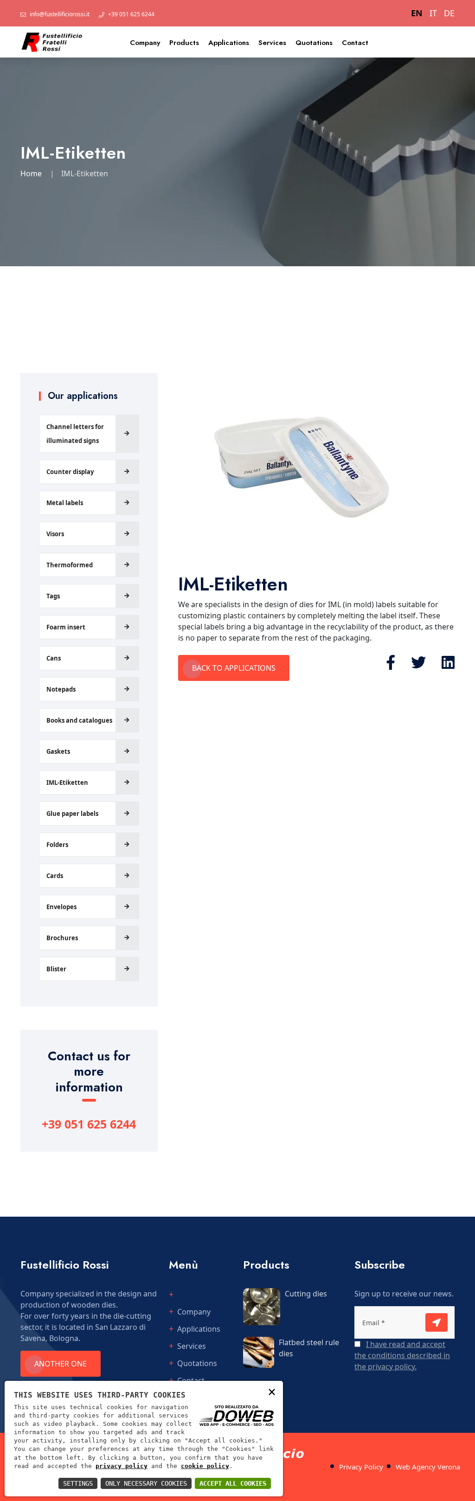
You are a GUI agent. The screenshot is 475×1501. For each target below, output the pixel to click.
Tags (53, 596)
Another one (60, 1364)
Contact (355, 43)
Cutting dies (306, 1294)
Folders (57, 844)
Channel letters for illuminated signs (75, 434)
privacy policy (122, 1466)
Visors (55, 534)
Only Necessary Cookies (146, 1483)
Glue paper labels (72, 813)
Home (31, 173)
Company (145, 43)
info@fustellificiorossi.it (60, 14)
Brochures (62, 938)
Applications (228, 43)
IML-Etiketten (67, 782)
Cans (53, 658)
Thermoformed (69, 565)
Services (272, 43)
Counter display (70, 472)
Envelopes (61, 907)
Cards (54, 876)
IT (433, 13)
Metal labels (64, 503)
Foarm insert (65, 627)
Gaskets (58, 751)
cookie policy (205, 1466)
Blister (56, 969)
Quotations (314, 43)
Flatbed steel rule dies (309, 1348)
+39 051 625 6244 (131, 14)
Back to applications (234, 668)
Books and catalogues (79, 720)
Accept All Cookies (232, 1483)
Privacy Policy (361, 1466)
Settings (78, 1483)
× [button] (272, 1391)
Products (184, 43)
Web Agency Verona (428, 1466)
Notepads (61, 689)
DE (449, 13)
